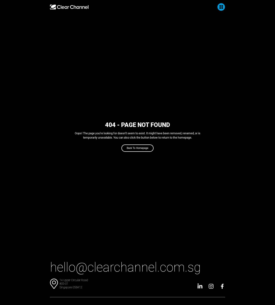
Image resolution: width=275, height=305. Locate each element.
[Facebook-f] (222, 286)
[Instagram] (211, 286)
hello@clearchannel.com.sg (125, 267)
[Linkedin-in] (200, 286)
